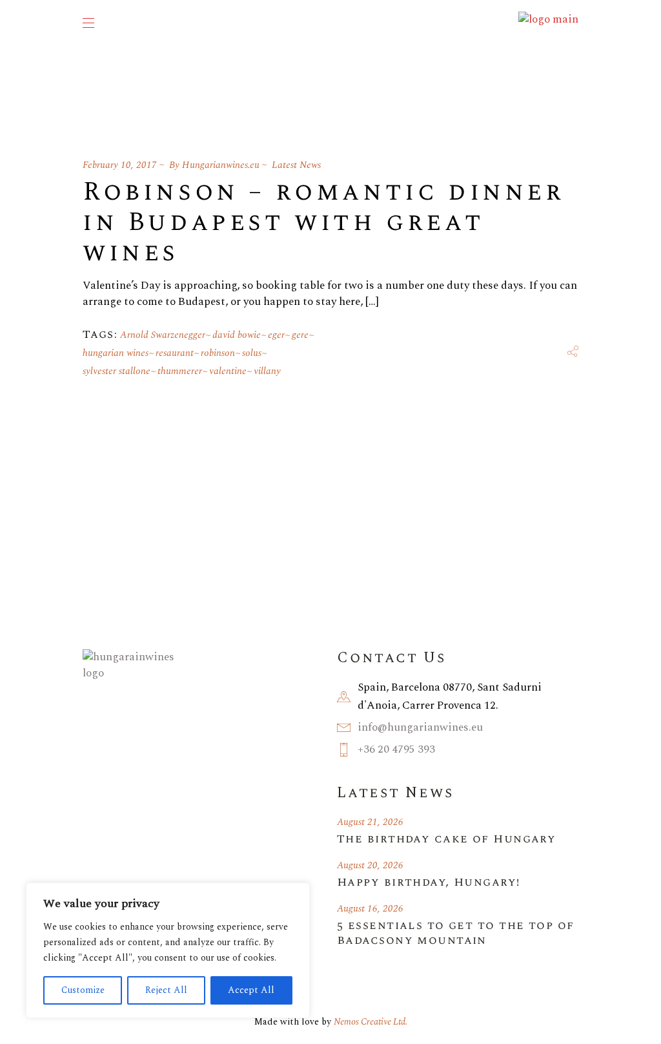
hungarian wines (115, 353)
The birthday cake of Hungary (446, 838)
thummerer (180, 371)
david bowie (236, 335)
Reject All (166, 990)
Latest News (296, 165)
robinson (218, 353)
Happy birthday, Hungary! (428, 882)
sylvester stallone (116, 371)
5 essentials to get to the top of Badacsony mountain (456, 933)
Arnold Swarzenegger (162, 335)
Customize (83, 990)
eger (276, 335)
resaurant (175, 353)
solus (251, 353)
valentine (228, 371)
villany (267, 371)
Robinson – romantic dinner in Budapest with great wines (324, 222)
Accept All (251, 990)
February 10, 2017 (120, 165)
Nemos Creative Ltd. (370, 1021)
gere (300, 335)
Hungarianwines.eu (220, 165)
